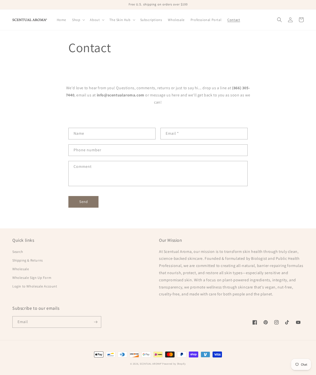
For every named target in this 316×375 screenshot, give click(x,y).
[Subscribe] (95, 322)
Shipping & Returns (27, 260)
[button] (78, 20)
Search (17, 251)
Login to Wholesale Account (34, 286)
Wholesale (20, 269)
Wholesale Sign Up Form (31, 277)
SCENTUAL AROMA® (151, 363)
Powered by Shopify (174, 363)
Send (83, 201)
